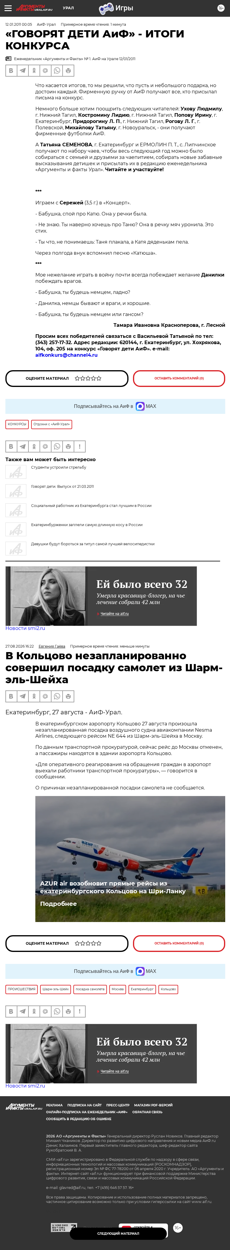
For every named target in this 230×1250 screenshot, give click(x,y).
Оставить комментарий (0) (179, 378)
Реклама (54, 1105)
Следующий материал (118, 1234)
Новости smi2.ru (25, 628)
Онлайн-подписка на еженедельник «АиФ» (87, 1112)
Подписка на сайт (84, 1105)
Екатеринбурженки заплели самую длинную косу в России (87, 525)
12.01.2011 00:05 (18, 24)
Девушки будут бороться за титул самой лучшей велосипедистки (93, 544)
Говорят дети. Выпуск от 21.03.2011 (62, 486)
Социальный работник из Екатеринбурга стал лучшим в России (91, 505)
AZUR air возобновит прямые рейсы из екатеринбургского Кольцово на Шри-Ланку (113, 887)
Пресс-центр (117, 1105)
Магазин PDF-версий (153, 1105)
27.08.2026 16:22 (19, 646)
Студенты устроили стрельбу (58, 467)
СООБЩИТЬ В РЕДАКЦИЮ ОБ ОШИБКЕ (78, 1119)
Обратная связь (147, 1112)
